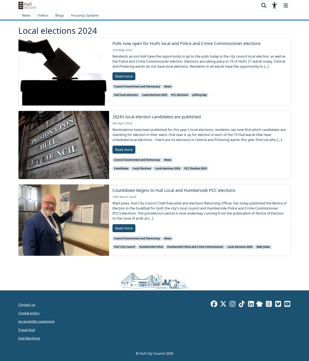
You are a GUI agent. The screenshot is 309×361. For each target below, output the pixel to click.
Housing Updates (85, 15)
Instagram (232, 304)
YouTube (287, 304)
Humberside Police (151, 247)
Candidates (121, 168)
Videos (43, 15)
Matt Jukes (263, 247)
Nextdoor (259, 304)
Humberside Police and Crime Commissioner (195, 247)
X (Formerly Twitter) (223, 304)
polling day (199, 95)
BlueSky (278, 304)
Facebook (214, 304)
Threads (268, 304)
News (26, 15)
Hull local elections (126, 95)
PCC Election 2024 (195, 168)
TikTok (241, 304)
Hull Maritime (29, 338)
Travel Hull (26, 330)
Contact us (26, 304)
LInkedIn (251, 304)
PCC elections (179, 95)
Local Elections (142, 168)
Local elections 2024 (154, 95)
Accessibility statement (36, 321)
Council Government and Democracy (137, 86)
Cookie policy (28, 313)
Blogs (59, 15)
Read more (124, 76)
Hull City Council (124, 247)
